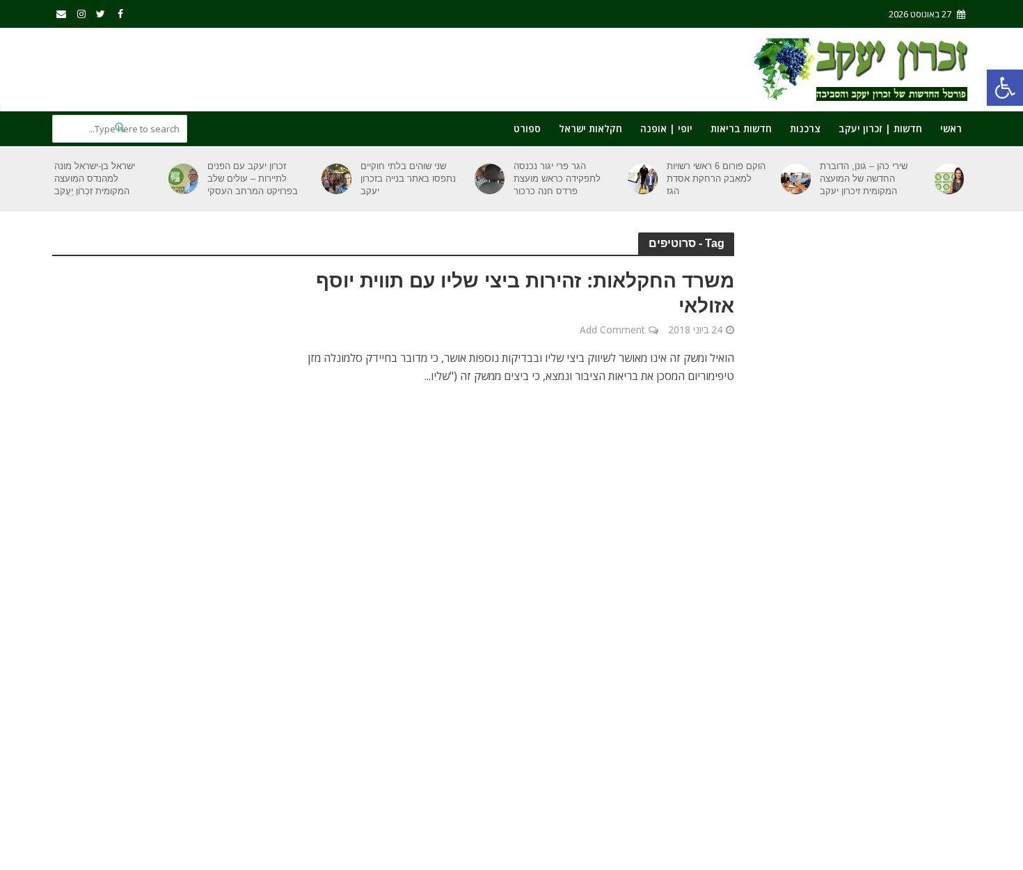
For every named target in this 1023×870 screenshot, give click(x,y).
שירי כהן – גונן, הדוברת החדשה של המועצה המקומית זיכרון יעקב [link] (863, 178)
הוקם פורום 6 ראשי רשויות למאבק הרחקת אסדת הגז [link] (716, 178)
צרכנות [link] (805, 128)
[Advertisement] (305, 66)
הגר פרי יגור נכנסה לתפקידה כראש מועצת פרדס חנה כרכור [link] (557, 178)
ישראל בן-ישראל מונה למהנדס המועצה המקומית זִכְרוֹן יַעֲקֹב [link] (94, 178)
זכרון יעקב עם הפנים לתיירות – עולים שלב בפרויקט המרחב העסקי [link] (252, 178)
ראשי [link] (951, 128)
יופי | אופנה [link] (666, 128)
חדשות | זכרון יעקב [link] (880, 128)
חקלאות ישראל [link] (590, 128)
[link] (1005, 88)
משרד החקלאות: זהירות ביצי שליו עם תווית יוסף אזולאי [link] (525, 293)
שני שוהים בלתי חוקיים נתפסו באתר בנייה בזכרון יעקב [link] (408, 178)
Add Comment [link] (612, 329)
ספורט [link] (527, 128)
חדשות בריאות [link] (741, 128)
